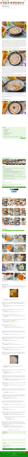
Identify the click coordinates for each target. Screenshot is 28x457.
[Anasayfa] (5, 0)
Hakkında (3, 452)
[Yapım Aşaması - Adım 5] (16, 162)
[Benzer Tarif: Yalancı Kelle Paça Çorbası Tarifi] (8, 258)
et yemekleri (13, 230)
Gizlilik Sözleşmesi (20, 452)
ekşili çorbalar (9, 230)
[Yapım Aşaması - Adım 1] (3, 162)
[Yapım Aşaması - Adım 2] (7, 162)
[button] (25, 0)
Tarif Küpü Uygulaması (9, 452)
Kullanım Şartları (24, 452)
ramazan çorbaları (17, 230)
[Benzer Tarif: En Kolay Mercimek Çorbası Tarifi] (8, 239)
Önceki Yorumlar (10, 429)
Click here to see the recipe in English (7, 182)
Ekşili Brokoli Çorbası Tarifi (16, 271)
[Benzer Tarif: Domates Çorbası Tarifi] (8, 248)
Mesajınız (3, 433)
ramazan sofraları (22, 230)
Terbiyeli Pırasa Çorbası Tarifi (5, 271)
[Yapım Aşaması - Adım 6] (20, 162)
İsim (2, 440)
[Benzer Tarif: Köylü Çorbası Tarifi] (20, 258)
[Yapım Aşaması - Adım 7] (23, 162)
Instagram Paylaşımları (15, 452)
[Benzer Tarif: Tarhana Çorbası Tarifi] (20, 277)
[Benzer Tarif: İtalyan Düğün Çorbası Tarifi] (20, 248)
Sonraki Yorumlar (17, 429)
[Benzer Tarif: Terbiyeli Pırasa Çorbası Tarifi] (8, 267)
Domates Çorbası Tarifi (4, 252)
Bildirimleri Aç (14, 191)
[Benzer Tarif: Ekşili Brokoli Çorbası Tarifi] (20, 267)
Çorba (3, 230)
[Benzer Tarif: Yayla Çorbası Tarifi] (20, 239)
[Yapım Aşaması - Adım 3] (10, 162)
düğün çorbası (6, 230)
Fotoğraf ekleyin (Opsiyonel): (6, 445)
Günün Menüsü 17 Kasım (4, 216)
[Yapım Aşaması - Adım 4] (13, 162)
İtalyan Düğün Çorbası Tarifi (17, 252)
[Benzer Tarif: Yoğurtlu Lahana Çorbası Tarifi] (8, 277)
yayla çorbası (7, 93)
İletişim (5, 452)
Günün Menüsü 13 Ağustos (16, 216)
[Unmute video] (14, 107)
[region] (14, 14)
